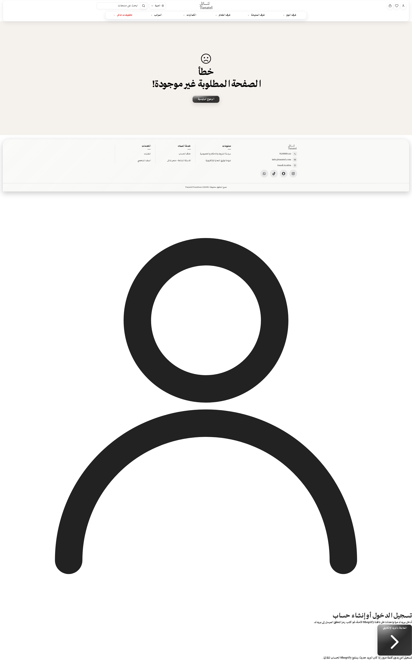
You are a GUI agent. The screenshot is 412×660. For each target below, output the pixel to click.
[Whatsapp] (264, 173)
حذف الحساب (185, 154)
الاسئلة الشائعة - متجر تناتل (179, 160)
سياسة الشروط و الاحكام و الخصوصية (215, 154)
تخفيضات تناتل (124, 15)
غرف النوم (291, 15)
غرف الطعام (224, 15)
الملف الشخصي (144, 160)
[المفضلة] (396, 5)
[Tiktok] (274, 173)
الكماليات (191, 15)
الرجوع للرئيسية (206, 99)
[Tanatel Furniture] (206, 5)
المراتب (158, 15)
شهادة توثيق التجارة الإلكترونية (218, 160)
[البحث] (143, 6)
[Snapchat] (283, 173)
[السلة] (390, 5)
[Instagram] (293, 173)
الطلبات (147, 154)
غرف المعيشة (258, 15)
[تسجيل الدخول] (403, 5)
